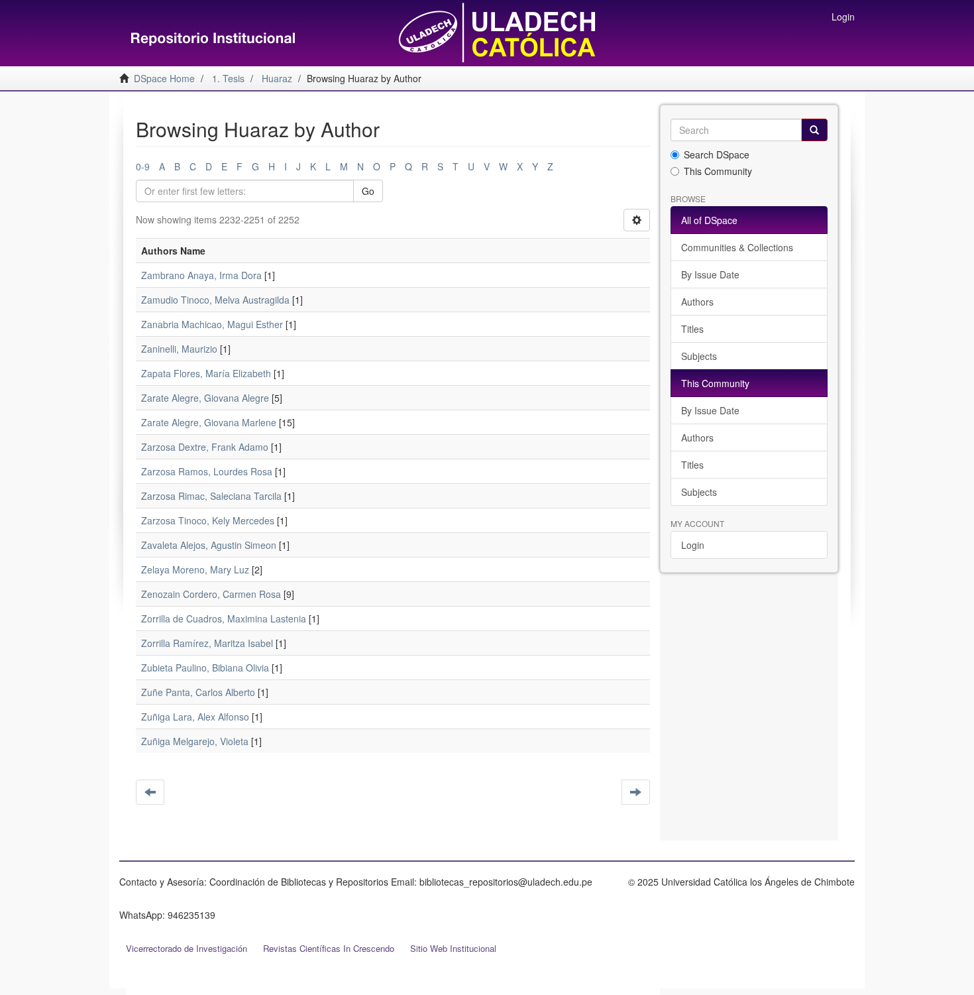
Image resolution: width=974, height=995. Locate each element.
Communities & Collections (737, 247)
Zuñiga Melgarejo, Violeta (194, 741)
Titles (692, 328)
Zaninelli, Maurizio (179, 348)
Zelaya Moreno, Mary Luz (195, 569)
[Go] (814, 130)
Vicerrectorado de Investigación (186, 948)
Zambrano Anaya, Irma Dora (201, 275)
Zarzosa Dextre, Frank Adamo (204, 446)
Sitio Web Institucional (453, 948)
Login (692, 545)
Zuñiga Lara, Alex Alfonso (195, 716)
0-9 (143, 166)
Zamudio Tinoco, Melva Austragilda (215, 299)
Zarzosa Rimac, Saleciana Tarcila (211, 495)
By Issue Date (710, 274)
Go (368, 191)
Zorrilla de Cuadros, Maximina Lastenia (223, 618)
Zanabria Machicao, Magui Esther (212, 324)
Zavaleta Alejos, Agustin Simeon (208, 545)
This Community (718, 171)
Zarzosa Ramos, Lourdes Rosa (206, 471)
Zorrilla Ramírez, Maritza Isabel (207, 643)
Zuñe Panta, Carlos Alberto (198, 692)
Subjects (699, 356)
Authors (697, 301)
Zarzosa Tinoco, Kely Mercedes (207, 520)
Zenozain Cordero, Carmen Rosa (211, 594)
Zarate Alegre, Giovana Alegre (205, 397)
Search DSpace (716, 154)
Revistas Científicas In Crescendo (328, 948)
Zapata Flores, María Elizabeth (206, 373)
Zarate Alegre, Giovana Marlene (208, 422)
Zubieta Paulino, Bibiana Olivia (205, 667)
